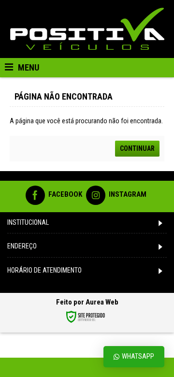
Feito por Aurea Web (87, 302)
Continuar (137, 148)
